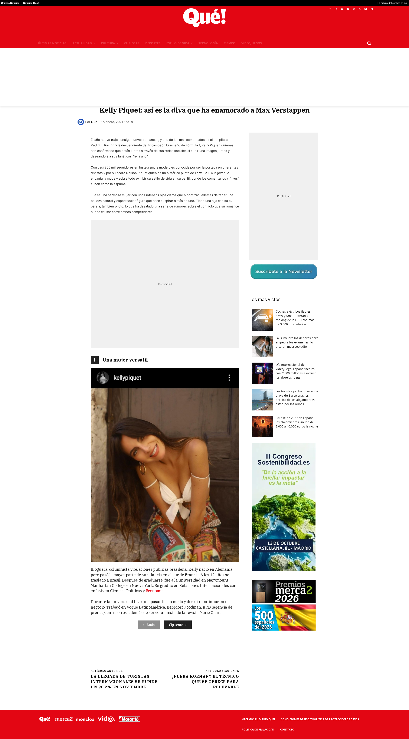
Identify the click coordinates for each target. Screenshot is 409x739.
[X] (359, 9)
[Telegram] (348, 9)
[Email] (184, 646)
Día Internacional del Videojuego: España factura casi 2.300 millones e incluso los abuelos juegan (296, 371)
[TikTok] (353, 9)
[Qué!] (81, 122)
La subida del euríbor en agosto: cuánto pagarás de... (348, 3)
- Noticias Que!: (30, 2)
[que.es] (204, 17)
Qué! (94, 121)
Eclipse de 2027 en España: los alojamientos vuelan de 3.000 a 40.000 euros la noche (297, 422)
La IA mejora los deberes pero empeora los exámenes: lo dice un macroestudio (297, 342)
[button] (369, 43)
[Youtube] (365, 9)
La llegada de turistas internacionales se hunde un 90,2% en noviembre (124, 681)
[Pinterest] (145, 646)
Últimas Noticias (10, 2)
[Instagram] (336, 9)
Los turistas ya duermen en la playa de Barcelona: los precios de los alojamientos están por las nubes (297, 397)
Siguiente (176, 625)
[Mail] (342, 9)
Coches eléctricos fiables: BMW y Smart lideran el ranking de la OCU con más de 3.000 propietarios (295, 317)
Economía (155, 590)
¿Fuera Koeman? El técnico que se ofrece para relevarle (205, 681)
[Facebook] (330, 9)
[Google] (371, 9)
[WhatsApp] (155, 646)
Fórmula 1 (202, 173)
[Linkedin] (174, 646)
